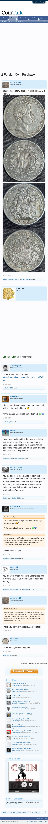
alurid (16, 279)
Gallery (34, 18)
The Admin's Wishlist (12, 804)
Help (45, 818)
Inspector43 (15, 685)
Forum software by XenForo (10, 821)
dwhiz (13, 697)
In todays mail (16, 695)
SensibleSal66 (16, 507)
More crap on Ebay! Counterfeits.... (22, 748)
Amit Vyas (15, 720)
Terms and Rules (32, 821)
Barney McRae (16, 691)
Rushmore (14, 639)
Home (5, 18)
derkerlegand (15, 366)
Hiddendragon (16, 467)
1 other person (25, 279)
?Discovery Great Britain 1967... (22, 737)
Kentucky (11, 279)
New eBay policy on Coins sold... (22, 689)
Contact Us (39, 818)
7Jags (13, 738)
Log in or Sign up (39, 2)
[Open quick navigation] (45, 812)
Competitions (24, 18)
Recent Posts (19, 21)
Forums (13, 18)
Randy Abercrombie (18, 726)
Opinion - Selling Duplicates (20, 725)
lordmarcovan (16, 709)
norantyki (14, 567)
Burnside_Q (16, 589)
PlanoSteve (14, 397)
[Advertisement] (24, 49)
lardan (5, 279)
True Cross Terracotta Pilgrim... (21, 742)
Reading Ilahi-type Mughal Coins (22, 719)
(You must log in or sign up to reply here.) (34, 663)
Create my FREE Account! (24, 671)
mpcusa (14, 715)
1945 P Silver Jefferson (19, 683)
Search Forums (7, 21)
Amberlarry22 (15, 82)
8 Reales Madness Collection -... (22, 701)
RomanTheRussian (18, 703)
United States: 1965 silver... (20, 707)
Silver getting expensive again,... (22, 713)
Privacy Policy (43, 821)
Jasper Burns (16, 732)
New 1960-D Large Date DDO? (21, 731)
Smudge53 (15, 744)
